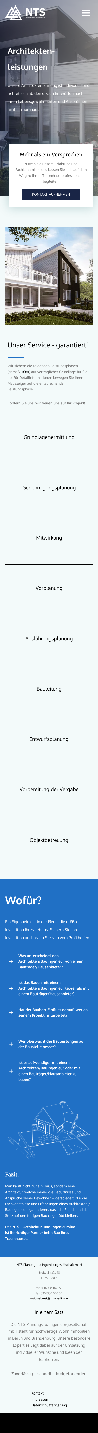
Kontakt (37, 1393)
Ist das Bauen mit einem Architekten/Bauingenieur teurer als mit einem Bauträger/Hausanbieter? (53, 988)
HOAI (25, 372)
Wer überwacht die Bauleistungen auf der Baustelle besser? (51, 1044)
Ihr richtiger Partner (26, 1232)
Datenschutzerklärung (49, 1405)
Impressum (40, 1399)
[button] (51, 194)
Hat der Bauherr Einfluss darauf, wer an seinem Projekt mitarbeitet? (53, 1012)
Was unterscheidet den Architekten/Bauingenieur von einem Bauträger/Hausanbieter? (50, 961)
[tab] (49, 961)
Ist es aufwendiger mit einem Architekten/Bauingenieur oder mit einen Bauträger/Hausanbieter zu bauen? (49, 1071)
